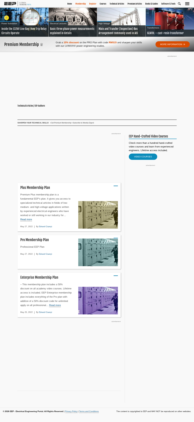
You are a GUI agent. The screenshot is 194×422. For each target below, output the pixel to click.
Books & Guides (151, 3)
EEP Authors (40, 105)
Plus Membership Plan (35, 187)
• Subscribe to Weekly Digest (83, 123)
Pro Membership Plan (34, 240)
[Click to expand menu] (188, 3)
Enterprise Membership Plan (39, 277)
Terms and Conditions (89, 411)
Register (92, 3)
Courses (103, 3)
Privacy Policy (71, 411)
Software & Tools (168, 3)
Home (69, 3)
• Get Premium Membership (60, 123)
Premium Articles (135, 3)
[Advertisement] (97, 78)
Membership (80, 3)
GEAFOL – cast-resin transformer (165, 33)
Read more (26, 219)
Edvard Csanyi (45, 226)
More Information (172, 44)
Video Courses (143, 156)
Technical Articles (117, 3)
